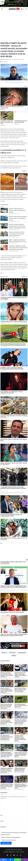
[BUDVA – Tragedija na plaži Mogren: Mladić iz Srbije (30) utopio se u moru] (4, 241)
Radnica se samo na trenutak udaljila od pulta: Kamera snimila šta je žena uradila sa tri (6, 690)
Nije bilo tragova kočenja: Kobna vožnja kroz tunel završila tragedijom (20, 690)
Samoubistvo (22, 652)
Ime (1, 815)
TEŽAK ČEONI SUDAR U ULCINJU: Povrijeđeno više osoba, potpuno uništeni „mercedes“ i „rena (6, 754)
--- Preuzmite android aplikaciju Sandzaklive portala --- (14, 82)
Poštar (14, 655)
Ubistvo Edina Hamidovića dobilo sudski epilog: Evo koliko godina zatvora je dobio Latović (16, 234)
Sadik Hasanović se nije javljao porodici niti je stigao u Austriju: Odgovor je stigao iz (21, 674)
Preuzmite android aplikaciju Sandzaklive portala (14, 641)
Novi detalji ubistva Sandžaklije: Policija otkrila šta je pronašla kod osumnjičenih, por (6, 737)
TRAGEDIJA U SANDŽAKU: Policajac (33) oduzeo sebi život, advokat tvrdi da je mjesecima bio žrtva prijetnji (18, 247)
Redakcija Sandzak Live (6, 59)
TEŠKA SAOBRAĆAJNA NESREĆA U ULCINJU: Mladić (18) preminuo (20, 769)
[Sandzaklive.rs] (14, 9)
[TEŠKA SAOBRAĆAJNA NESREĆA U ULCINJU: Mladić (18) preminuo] (21, 763)
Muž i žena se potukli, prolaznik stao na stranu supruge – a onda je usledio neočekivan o (6, 674)
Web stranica (3, 826)
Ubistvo (5, 652)
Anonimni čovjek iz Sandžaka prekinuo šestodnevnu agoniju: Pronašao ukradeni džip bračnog (20, 738)
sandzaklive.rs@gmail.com (9, 851)
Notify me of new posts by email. (9, 840)
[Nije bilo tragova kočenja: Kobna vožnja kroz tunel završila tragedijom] (21, 683)
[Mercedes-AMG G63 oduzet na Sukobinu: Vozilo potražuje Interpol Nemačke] (4, 210)
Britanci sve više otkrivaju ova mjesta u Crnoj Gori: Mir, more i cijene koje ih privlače (18, 218)
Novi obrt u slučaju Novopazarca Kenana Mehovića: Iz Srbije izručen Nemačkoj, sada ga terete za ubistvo (17, 226)
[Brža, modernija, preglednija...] (14, 645)
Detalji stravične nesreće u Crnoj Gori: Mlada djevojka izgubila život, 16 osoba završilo (21, 754)
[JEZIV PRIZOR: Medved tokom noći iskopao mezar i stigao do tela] (21, 699)
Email (2, 821)
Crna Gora (12, 652)
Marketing (22, 851)
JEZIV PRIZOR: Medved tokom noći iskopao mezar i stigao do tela (21, 705)
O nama (17, 851)
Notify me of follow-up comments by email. (11, 837)
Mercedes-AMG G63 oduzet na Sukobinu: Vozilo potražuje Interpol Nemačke (17, 210)
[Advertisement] (14, 26)
